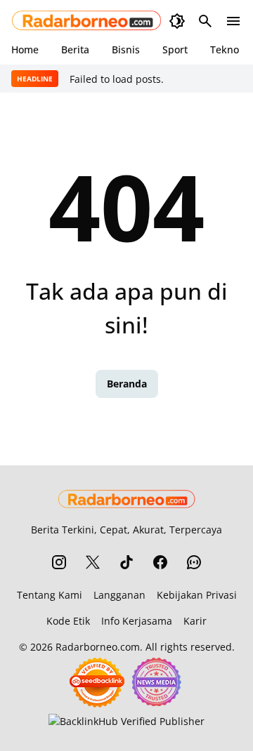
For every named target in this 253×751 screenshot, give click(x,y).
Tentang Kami (49, 595)
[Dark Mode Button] (177, 21)
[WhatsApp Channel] (194, 562)
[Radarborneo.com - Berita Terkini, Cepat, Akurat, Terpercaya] (87, 21)
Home (25, 49)
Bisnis (126, 49)
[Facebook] (160, 562)
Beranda (127, 383)
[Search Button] (205, 21)
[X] (93, 562)
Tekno (224, 49)
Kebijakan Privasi (197, 595)
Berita (75, 49)
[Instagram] (59, 562)
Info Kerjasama (136, 620)
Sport (175, 49)
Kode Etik (68, 620)
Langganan (119, 595)
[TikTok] (126, 562)
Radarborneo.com (98, 646)
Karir (195, 620)
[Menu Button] (233, 21)
